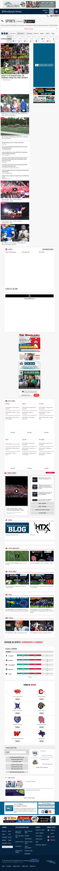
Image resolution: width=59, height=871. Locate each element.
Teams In (29, 684)
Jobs (9, 834)
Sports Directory (11, 748)
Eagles (54, 41)
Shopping (27, 835)
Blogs (2, 225)
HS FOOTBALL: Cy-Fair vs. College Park (45, 413)
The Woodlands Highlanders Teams (17, 757)
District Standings (11, 648)
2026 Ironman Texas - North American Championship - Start (11, 221)
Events (10, 249)
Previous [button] (51, 521)
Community (29, 33)
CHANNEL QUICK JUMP (28, 29)
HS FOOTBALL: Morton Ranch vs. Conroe (12, 449)
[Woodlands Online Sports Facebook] (2, 33)
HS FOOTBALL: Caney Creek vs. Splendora (12, 408)
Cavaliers (22, 41)
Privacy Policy (39, 839)
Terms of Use (39, 836)
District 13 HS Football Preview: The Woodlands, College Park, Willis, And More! (14, 76)
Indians (24, 403)
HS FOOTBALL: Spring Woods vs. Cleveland (29, 408)
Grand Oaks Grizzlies (17, 724)
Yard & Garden (28, 838)
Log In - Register (39, 833)
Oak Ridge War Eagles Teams (16, 767)
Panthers (7, 403)
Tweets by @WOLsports (29, 299)
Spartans (31, 38)
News (2, 44)
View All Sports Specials (29, 798)
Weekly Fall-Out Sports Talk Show (42, 509)
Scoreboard (3, 39)
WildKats (16, 41)
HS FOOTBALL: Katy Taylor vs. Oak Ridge (46, 444)
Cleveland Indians (41, 696)
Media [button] (41, 33)
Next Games (11, 401)
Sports (10, 21)
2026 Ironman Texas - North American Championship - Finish (11, 200)
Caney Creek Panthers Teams (17, 769)
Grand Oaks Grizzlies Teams (17, 764)
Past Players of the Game (48, 249)
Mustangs (38, 38)
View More (13, 432)
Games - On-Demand (42, 506)
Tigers (27, 38)
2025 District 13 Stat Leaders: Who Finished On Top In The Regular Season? (13, 243)
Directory (36, 33)
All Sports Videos (42, 513)
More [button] (53, 33)
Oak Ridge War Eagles (41, 724)
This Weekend (25, 252)
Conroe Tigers (41, 710)
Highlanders (11, 665)
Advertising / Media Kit (41, 845)
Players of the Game (11, 289)
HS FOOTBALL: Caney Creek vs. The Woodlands (12, 418)
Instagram (52, 840)
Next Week (41, 252)
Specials (4, 840)
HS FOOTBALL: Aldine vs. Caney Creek (12, 413)
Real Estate (4, 843)
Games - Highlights (42, 503)
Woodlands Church (20, 806)
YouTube (52, 836)
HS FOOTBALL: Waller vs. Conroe (11, 454)
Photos (11, 618)
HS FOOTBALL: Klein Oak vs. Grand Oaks (28, 444)
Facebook (52, 830)
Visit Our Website (46, 803)
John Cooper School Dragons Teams (17, 772)
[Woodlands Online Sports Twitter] (7, 33)
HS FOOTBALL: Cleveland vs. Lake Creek (28, 418)
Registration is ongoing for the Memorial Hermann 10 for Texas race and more (14, 114)
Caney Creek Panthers (17, 696)
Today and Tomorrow (10, 252)
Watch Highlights (13, 548)
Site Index (8, 866)
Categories (50, 472)
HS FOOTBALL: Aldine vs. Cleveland (27, 413)
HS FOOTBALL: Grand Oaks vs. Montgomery (29, 449)
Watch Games (12, 571)
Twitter (52, 833)
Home (3, 866)
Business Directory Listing (46, 806)
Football (17, 699)
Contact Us (32, 866)
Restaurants (18, 846)
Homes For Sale (28, 850)
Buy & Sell (11, 778)
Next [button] (53, 521)
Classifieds (4, 837)
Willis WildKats (41, 738)
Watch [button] (47, 33)
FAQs (37, 842)
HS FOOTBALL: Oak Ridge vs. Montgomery (45, 454)
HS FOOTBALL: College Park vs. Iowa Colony (46, 408)
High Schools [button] (20, 33)
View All (30, 677)
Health (9, 840)
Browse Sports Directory (42, 767)
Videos (2, 181)
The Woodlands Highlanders (17, 738)
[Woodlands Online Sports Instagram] (4, 33)
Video (9, 843)
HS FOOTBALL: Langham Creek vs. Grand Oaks (29, 454)
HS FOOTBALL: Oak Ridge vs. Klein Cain (45, 449)
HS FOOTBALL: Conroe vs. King (12, 444)
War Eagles (41, 439)
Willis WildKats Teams (16, 761)
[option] (17, 531)
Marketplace (28, 853)
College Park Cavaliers (17, 710)
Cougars (43, 41)
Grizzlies (39, 41)
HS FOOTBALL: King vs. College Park (46, 418)
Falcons (48, 38)
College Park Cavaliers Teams (17, 759)
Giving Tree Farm (19, 841)
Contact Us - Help (40, 830)
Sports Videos (11, 473)
